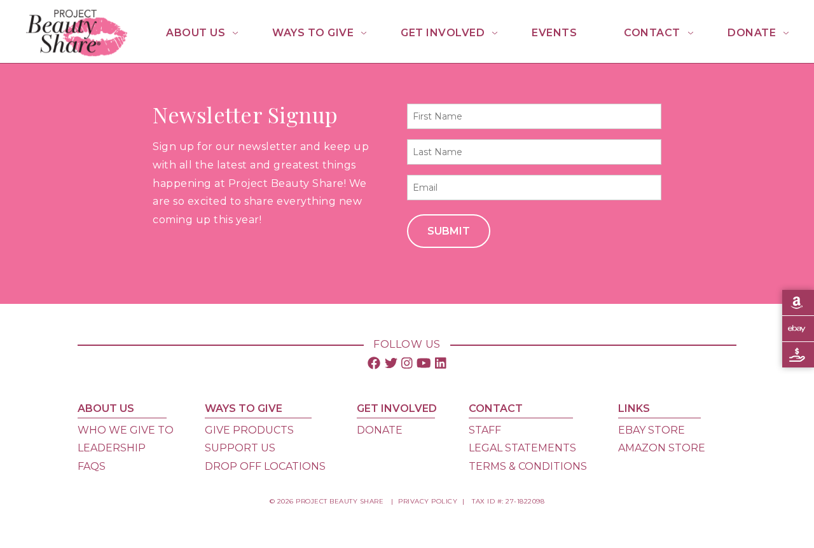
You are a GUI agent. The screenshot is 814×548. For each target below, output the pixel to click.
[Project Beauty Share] (76, 53)
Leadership (112, 448)
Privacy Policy (427, 501)
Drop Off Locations (265, 466)
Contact (652, 33)
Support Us (240, 448)
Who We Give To (126, 430)
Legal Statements (522, 448)
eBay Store (651, 430)
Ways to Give (313, 33)
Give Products (249, 430)
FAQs (92, 466)
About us (195, 33)
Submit (448, 231)
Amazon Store (661, 448)
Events (554, 33)
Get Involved (443, 33)
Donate (752, 33)
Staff (485, 430)
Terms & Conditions (528, 466)
